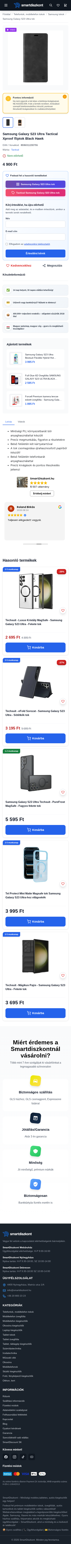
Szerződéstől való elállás (15, 1437)
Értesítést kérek (35, 253)
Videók (21, 421)
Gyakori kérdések (12, 1428)
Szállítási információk (14, 1401)
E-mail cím (11, 231)
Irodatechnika (10, 1353)
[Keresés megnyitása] (51, 5)
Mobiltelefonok (10, 1367)
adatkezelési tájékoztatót (37, 244)
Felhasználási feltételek (15, 1414)
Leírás (8, 421)
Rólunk (6, 1396)
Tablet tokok (9, 1334)
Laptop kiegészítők (12, 1330)
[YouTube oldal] (31, 1457)
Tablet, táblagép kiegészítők (17, 1344)
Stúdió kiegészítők (12, 1371)
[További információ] (65, 97)
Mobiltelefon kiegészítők (15, 1321)
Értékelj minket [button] (42, 493)
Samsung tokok (56, 14)
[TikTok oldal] (23, 1457)
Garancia (7, 1433)
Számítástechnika (12, 1348)
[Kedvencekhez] (63, 610)
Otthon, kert (9, 1380)
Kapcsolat (8, 1419)
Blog (5, 1423)
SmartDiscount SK (12, 1442)
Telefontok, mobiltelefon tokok (29, 14)
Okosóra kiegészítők (13, 1325)
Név (8, 218)
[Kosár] (65, 5)
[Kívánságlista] (58, 5)
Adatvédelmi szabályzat (15, 1410)
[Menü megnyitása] (6, 5)
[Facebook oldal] (6, 1457)
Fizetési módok (10, 1405)
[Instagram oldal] (14, 1457)
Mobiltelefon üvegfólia (14, 1316)
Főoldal (6, 14)
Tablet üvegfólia (11, 1339)
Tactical (15, 149)
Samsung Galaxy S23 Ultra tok (19, 19)
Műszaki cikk (9, 1357)
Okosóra (7, 1362)
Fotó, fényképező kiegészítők (18, 1376)
